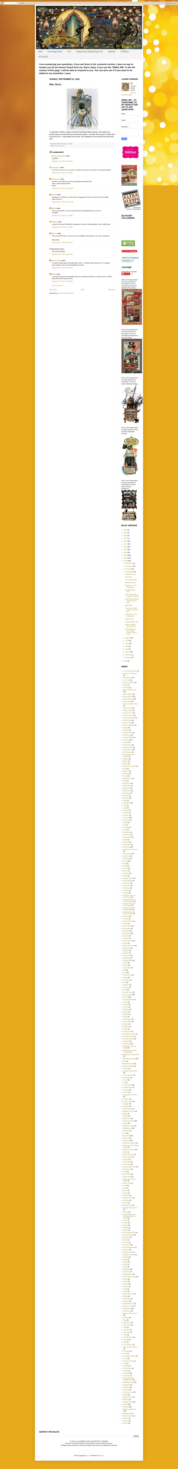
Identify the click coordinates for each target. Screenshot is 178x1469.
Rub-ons (126, 1249)
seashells (126, 1269)
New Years (126, 1162)
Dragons (126, 938)
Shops (125, 1281)
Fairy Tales (126, 967)
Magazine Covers (129, 1111)
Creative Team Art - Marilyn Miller (129, 908)
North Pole (126, 1164)
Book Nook (126, 786)
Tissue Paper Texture (130, 1347)
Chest (125, 839)
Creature (126, 916)
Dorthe (53, 208)
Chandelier (126, 835)
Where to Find (128, 1397)
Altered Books (127, 696)
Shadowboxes (127, 1274)
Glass (125, 1017)
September (129, 572)
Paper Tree (127, 1183)
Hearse (125, 1068)
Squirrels (126, 1301)
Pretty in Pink (129, 619)
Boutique (126, 798)
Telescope (126, 1332)
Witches (125, 1407)
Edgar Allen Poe (128, 945)
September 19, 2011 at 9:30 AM (62, 281)
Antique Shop (127, 732)
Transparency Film (129, 1356)
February (128, 655)
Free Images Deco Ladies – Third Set (132, 595)
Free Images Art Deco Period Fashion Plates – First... (131, 631)
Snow (125, 1289)
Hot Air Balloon (128, 1075)
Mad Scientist (127, 1108)
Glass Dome (127, 1019)
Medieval (126, 1131)
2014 (125, 552)
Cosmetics (126, 885)
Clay (124, 863)
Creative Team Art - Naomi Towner (129, 913)
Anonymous (55, 167)
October (128, 569)
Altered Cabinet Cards (130, 704)
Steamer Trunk (128, 1306)
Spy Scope (126, 1298)
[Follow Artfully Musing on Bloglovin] (130, 259)
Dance (125, 923)
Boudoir (125, 795)
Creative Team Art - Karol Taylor (129, 904)
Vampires (126, 1387)
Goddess (126, 1026)
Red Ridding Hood (129, 1232)
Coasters (126, 873)
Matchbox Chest (128, 1126)
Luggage (126, 1104)
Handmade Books (129, 1058)
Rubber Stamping (129, 1254)
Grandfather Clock (129, 1034)
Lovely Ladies (127, 1101)
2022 (125, 530)
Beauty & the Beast (129, 766)
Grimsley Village (128, 1039)
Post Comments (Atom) (66, 293)
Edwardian (126, 948)
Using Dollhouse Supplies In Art (128, 1379)
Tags (124, 1320)
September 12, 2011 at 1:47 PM (62, 227)
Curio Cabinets (128, 921)
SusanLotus (55, 179)
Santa (125, 1267)
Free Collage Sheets (54, 52)
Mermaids (126, 1135)
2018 (125, 541)
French (125, 997)
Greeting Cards (128, 1036)
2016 (125, 547)
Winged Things (128, 1402)
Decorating (126, 928)
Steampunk (127, 1308)
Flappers (126, 985)
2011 (125, 561)
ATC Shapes (127, 752)
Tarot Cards (127, 1325)
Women (125, 1421)
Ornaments (127, 1169)
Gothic (125, 1029)
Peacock (126, 1195)
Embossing (127, 955)
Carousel (126, 820)
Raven (125, 1230)
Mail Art (125, 1116)
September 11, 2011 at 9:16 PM (62, 173)
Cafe (124, 805)
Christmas (126, 847)
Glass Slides (127, 1021)
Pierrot (125, 1203)
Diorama (126, 931)
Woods (125, 1423)
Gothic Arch (127, 1031)
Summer (126, 1317)
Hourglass (126, 1077)
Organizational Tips (129, 1167)
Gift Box (125, 1014)
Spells (125, 1291)
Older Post (111, 289)
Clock (125, 866)
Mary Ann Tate (56, 260)
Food (125, 990)
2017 (125, 544)
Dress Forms (127, 941)
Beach (125, 763)
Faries (125, 977)
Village (125, 1394)
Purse (125, 1220)
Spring (125, 1296)
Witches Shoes (128, 1416)
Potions (125, 1212)
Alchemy (126, 687)
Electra (53, 274)
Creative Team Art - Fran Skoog (129, 896)
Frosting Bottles (128, 999)
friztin (88, 1455)
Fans (125, 972)
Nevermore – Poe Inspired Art (131, 586)
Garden (125, 1004)
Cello (125, 830)
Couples (126, 890)
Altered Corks (127, 710)
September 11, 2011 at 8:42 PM (62, 161)
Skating (125, 1286)
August (127, 638)
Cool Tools (126, 883)
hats (124, 1061)
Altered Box (127, 701)
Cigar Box (126, 856)
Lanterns (126, 1099)
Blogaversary (127, 778)
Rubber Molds (127, 1252)
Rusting (125, 1257)
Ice (124, 1082)
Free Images (127, 994)
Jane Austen (127, 1085)
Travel (125, 1358)
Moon (125, 1152)
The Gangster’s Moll (131, 622)
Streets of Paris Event (130, 1313)
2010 (125, 661)
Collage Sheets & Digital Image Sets (89, 52)
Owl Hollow (128, 577)
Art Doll (125, 742)
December (129, 563)
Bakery (125, 761)
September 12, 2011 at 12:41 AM (62, 202)
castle (125, 822)
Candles (126, 812)
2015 (125, 549)
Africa (125, 685)
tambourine (127, 1322)
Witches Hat (127, 1413)
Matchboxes (127, 1128)
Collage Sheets (128, 878)
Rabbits (125, 1227)
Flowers (125, 987)
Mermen (126, 1138)
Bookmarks (127, 790)
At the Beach (127, 749)
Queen (125, 1225)
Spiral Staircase (128, 1294)
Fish (124, 982)
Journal (125, 1092)
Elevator (126, 953)
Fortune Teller (127, 992)
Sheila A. (54, 222)
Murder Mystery (128, 1154)
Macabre (126, 1106)
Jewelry (125, 1090)
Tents (125, 1335)
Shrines (125, 1284)
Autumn (125, 759)
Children (126, 842)
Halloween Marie (130, 582)
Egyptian (126, 950)
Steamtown (127, 1311)
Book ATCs (126, 783)
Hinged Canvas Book (130, 1071)
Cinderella (126, 858)
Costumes (126, 888)
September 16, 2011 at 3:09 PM (62, 267)
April (127, 649)
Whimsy (125, 1399)
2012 (125, 558)
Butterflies (126, 803)
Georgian (126, 1009)
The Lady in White (131, 580)
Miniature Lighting (129, 1149)
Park (124, 1188)
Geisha (125, 1007)
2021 (125, 532)
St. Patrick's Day (128, 1303)
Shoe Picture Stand (129, 1276)
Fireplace (126, 980)
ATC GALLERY (43, 57)
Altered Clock (127, 708)
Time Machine (127, 1344)
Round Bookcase (128, 1247)
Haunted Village (128, 1066)
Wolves (125, 1418)
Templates (112, 52)
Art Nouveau (127, 745)
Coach (125, 871)
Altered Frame (128, 713)
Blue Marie (128, 605)
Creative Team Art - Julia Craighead (129, 900)
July (126, 640)
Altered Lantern (128, 715)
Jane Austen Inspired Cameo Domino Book (132, 600)
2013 (125, 555)
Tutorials (126, 1373)
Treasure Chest (128, 1361)
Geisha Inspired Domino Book (130, 625)
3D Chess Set (127, 677)
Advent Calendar (128, 682)
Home (40, 52)
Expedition (126, 958)
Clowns (125, 868)
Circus (125, 861)
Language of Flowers (130, 1094)
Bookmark (126, 788)
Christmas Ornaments (130, 849)
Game (125, 1002)
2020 (125, 535)
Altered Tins (127, 720)
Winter (125, 1404)
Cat (124, 825)
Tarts (124, 1327)
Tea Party (126, 1330)
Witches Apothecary (129, 1409)
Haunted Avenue (130, 574)
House (125, 1080)
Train (125, 1353)
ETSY (69, 52)
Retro (125, 1240)
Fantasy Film (127, 975)
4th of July (126, 680)
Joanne (54, 194)
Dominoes (126, 933)
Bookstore (126, 793)
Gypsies (126, 1041)
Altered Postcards (129, 718)
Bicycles (126, 771)
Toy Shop (126, 1351)
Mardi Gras (127, 1118)
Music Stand (127, 1157)
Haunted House (128, 1063)
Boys (124, 800)
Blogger (101, 1455)
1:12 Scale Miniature (130, 671)
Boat (124, 781)
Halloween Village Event (131, 1054)
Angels (125, 727)
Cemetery (126, 832)
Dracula (125, 936)
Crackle (125, 893)
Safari (125, 1259)
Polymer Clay (127, 1205)
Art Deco (126, 740)
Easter (125, 943)
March (127, 652)
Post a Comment (57, 285)
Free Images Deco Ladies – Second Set (131, 609)
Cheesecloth (127, 837)
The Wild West (128, 1337)
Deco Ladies (127, 926)
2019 (125, 538)
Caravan (126, 815)
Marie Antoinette (60, 146)
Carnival (126, 817)
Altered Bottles (128, 699)
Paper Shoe (127, 1176)
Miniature (126, 1140)
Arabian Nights (128, 737)
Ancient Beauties (128, 725)
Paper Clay (127, 1174)
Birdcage (126, 773)
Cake (125, 808)
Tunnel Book (127, 1368)
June (127, 643)
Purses (125, 1222)
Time (124, 1342)
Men (124, 1133)
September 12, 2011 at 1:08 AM (62, 215)
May (127, 646)
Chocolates (127, 844)
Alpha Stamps (127, 694)
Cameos (126, 810)
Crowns (125, 918)
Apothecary (127, 735)
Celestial (126, 827)
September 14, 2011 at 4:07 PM (62, 254)
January (128, 657)
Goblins (125, 1024)
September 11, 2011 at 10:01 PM (62, 188)
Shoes (125, 1279)
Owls (124, 1172)
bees (124, 768)
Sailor (125, 1264)
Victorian (126, 1389)
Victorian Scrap (128, 1392)
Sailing (125, 1262)
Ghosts (125, 1012)
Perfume (126, 1200)
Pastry (125, 1193)
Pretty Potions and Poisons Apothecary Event (129, 1216)
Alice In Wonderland (129, 690)
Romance (126, 1245)
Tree (124, 1363)
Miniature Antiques (129, 1143)
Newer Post (53, 289)
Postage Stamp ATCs (130, 1208)
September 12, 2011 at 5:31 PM (62, 242)
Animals (125, 730)
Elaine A (54, 233)
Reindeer (126, 1237)
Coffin (125, 876)
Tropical (125, 1366)
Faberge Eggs (128, 960)
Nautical (126, 1159)
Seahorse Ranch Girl (58, 156)
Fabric (125, 963)
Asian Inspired (128, 747)
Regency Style (128, 1235)
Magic (125, 1113)
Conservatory (127, 880)
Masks (125, 1123)
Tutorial (125, 1371)
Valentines (126, 1385)
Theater (125, 1339)
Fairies (125, 965)
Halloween (126, 1043)
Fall (124, 970)
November (129, 566)
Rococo (125, 1242)
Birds (125, 776)
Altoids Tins (127, 723)
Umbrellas (126, 1375)
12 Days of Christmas (130, 673)
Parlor (125, 1190)
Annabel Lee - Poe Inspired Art (131, 615)
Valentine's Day (128, 1382)
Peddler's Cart (128, 1198)
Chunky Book (127, 853)
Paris (125, 1185)
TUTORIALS (125, 52)
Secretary (126, 1272)
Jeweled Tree (127, 1087)
